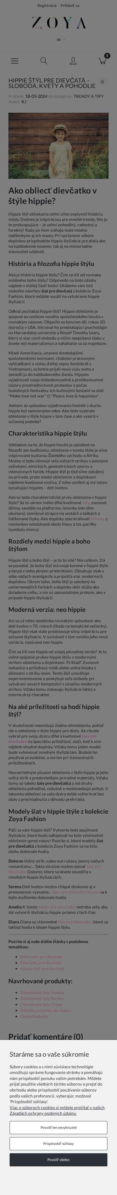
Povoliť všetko (58, 1159)
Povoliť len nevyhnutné (58, 1127)
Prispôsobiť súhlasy (58, 1143)
